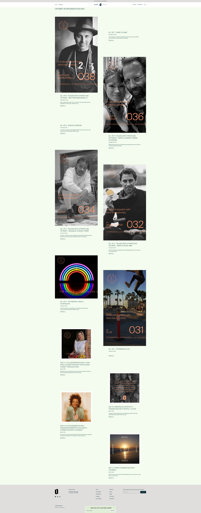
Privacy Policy (57, 507)
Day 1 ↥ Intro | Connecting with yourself (122, 469)
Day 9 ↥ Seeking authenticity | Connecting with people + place (122, 408)
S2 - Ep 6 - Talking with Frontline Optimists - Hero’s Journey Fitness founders (123, 138)
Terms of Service (62, 507)
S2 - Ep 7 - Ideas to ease (118, 32)
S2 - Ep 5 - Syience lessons (71, 125)
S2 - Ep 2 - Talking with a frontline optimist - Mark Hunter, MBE (123, 245)
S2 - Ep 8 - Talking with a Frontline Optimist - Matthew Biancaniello (74, 97)
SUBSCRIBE (112, 510)
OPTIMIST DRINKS (58, 505)
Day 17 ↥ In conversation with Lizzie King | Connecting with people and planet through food (75, 365)
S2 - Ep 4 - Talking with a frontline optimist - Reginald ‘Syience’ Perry (74, 230)
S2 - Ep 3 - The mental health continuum (72, 303)
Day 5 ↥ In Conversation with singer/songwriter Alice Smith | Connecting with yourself (73, 428)
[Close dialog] (115, 506)
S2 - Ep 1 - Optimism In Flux (119, 349)
